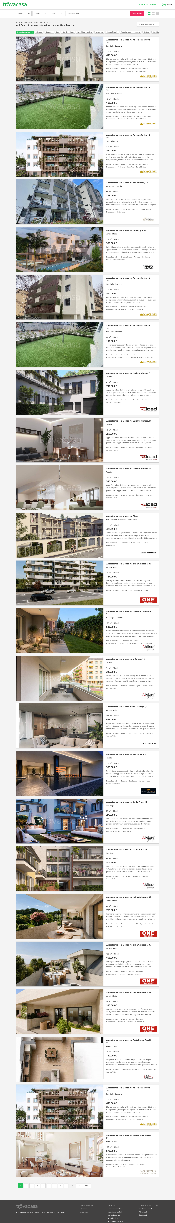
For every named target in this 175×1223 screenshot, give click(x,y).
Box (57, 32)
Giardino (39, 32)
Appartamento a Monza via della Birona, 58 (127, 182)
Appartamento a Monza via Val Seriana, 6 (126, 754)
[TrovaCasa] (15, 4)
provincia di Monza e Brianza (35, 22)
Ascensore (99, 32)
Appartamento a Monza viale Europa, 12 (125, 659)
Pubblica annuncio (147, 4)
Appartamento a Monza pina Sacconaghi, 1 (126, 706)
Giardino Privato (68, 32)
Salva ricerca (137, 13)
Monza (49, 22)
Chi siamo (83, 1209)
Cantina (146, 32)
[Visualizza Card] (153, 13)
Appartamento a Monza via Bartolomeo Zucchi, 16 (129, 1041)
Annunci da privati (114, 1215)
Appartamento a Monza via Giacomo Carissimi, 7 (128, 612)
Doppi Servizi (157, 32)
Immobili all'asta (113, 1218)
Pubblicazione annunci (115, 1221)
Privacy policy (143, 1212)
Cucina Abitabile (112, 32)
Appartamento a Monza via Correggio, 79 (126, 230)
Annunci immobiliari (115, 1209)
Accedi (169, 4)
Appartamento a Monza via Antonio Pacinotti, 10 (128, 41)
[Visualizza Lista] (149, 13)
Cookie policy (143, 1215)
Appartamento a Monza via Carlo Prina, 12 (126, 802)
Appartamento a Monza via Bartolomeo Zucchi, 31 (129, 1136)
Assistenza (84, 1212)
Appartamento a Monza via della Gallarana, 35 (128, 563)
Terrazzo (49, 32)
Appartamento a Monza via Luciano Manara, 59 (128, 373)
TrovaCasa (19, 22)
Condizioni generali (145, 1209)
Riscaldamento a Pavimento (130, 32)
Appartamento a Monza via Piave (122, 516)
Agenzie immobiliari (115, 1212)
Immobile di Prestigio (85, 32)
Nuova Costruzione (23, 32)
